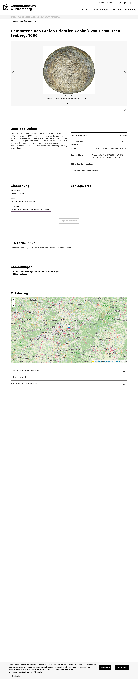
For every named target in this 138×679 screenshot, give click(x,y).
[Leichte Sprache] (125, 3)
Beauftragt (15, 206)
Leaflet (98, 361)
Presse (101, 3)
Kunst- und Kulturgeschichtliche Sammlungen (36, 272)
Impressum (13, 672)
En (135, 3)
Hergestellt (15, 190)
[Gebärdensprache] (130, 3)
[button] (69, 327)
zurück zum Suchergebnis (24, 21)
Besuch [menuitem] (86, 9)
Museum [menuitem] (117, 9)
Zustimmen (121, 668)
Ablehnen (105, 668)
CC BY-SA (87, 98)
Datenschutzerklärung (64, 669)
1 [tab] (68, 104)
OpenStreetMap (112, 361)
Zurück (13, 72)
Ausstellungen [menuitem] (101, 9)
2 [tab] (71, 104)
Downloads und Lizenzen (25, 370)
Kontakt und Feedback (24, 383)
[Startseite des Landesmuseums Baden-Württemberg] (19, 8)
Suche (109, 3)
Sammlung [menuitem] (130, 9)
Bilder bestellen (20, 377)
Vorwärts (124, 72)
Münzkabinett (20, 274)
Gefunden (14, 198)
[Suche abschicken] (120, 3)
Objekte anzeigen (69, 221)
